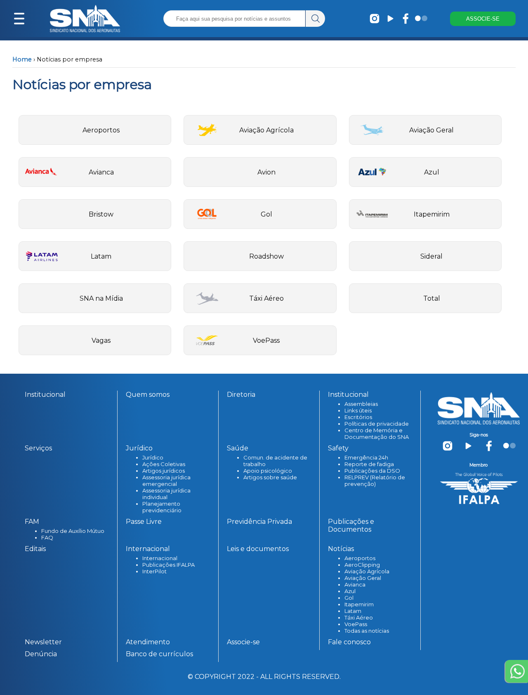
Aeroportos (101, 130)
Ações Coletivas (163, 464)
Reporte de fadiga (369, 464)
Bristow (101, 214)
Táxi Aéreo (266, 298)
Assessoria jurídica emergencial (166, 480)
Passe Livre (144, 521)
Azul (431, 172)
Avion (266, 172)
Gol (266, 214)
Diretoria (241, 394)
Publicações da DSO (372, 470)
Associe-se (243, 642)
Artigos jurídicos (163, 470)
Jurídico (152, 457)
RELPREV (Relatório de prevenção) (374, 480)
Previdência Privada (259, 521)
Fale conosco (349, 642)
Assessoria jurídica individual (166, 493)
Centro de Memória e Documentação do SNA (376, 433)
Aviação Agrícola (266, 130)
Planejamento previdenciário (162, 507)
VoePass (266, 340)
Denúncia (41, 654)
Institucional (45, 394)
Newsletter (43, 642)
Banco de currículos (159, 654)
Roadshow (266, 256)
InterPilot (154, 571)
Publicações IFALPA (168, 564)
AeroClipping (362, 564)
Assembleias (361, 404)
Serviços (38, 448)
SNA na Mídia (101, 298)
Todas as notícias (366, 630)
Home (22, 59)
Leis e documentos (258, 549)
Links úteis (358, 410)
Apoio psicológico (267, 470)
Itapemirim (432, 214)
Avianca (101, 172)
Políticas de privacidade (376, 423)
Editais (35, 549)
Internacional (159, 558)
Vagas (101, 340)
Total (431, 298)
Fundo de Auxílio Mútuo (72, 531)
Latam (101, 256)
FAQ (47, 537)
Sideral (431, 256)
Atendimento (148, 642)
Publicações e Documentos (351, 525)
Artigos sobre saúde (270, 477)
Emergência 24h (366, 457)
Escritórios (358, 417)
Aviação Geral (431, 130)
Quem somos (148, 394)
